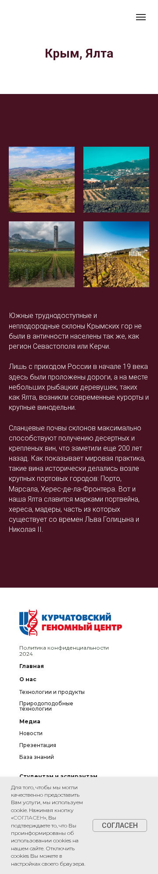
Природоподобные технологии (46, 706)
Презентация (37, 745)
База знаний (36, 757)
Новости (31, 733)
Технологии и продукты (52, 692)
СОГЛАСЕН (28, 817)
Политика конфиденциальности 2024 (64, 650)
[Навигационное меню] (141, 17)
